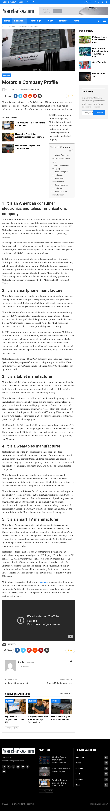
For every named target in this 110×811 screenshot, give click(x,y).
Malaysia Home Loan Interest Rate (99, 40)
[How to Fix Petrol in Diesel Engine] (44, 771)
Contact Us (30, 2)
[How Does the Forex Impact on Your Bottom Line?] (85, 51)
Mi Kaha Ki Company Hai (16, 683)
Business (18, 20)
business (11, 644)
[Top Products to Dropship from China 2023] (8, 125)
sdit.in (105, 804)
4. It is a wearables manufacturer (60, 186)
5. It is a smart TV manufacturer (59, 193)
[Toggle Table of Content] (69, 151)
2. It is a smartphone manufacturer (60, 173)
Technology (35, 20)
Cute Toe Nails (99, 62)
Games (78, 763)
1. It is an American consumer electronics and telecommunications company (61, 162)
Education (79, 768)
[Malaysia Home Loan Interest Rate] (85, 40)
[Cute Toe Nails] (85, 65)
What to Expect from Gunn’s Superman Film (59, 760)
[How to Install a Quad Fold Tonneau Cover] (8, 148)
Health (50, 20)
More (76, 20)
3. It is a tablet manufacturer (58, 180)
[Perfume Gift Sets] (85, 76)
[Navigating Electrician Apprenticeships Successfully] (8, 137)
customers (43, 581)
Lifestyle (63, 20)
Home (7, 20)
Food (78, 774)
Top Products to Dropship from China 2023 (59, 783)
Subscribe (99, 113)
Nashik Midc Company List (59, 683)
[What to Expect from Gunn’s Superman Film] (44, 760)
